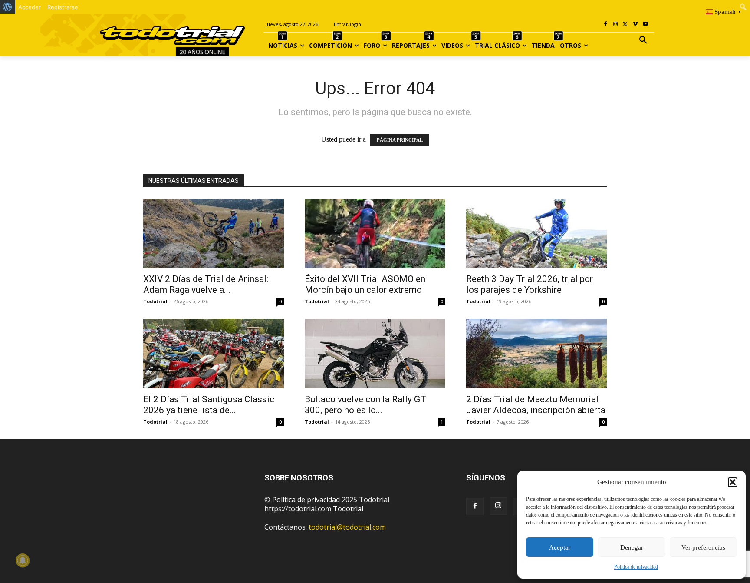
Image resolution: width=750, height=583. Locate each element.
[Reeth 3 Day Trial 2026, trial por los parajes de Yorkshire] (536, 233)
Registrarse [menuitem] (62, 6)
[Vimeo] (635, 25)
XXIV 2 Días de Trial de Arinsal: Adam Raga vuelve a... (205, 284)
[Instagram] (616, 25)
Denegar (631, 547)
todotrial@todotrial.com (347, 527)
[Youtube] (645, 25)
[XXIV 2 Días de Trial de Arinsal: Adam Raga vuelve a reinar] (213, 233)
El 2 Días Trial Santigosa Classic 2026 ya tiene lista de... (208, 404)
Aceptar (559, 547)
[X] (626, 25)
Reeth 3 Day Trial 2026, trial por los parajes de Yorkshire (529, 284)
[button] (732, 482)
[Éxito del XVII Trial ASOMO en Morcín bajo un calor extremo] (375, 233)
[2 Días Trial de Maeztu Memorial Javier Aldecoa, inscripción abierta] (536, 353)
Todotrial (155, 301)
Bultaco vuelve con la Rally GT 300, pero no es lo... (365, 404)
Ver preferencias (703, 547)
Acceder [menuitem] (29, 6)
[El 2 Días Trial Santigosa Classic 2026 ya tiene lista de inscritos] (213, 353)
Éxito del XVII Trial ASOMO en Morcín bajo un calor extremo (365, 284)
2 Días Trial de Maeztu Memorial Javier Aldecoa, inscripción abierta (535, 404)
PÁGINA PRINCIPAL (400, 139)
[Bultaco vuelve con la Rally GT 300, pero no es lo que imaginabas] (375, 353)
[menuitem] (7, 7)
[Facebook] (606, 25)
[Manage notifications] (23, 560)
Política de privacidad (636, 567)
